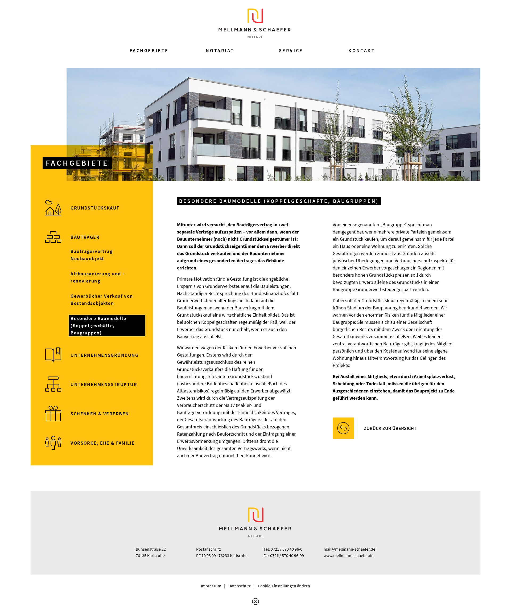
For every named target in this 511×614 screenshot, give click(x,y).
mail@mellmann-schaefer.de (349, 549)
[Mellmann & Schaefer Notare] (255, 23)
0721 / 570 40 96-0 (286, 549)
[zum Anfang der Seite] (255, 601)
